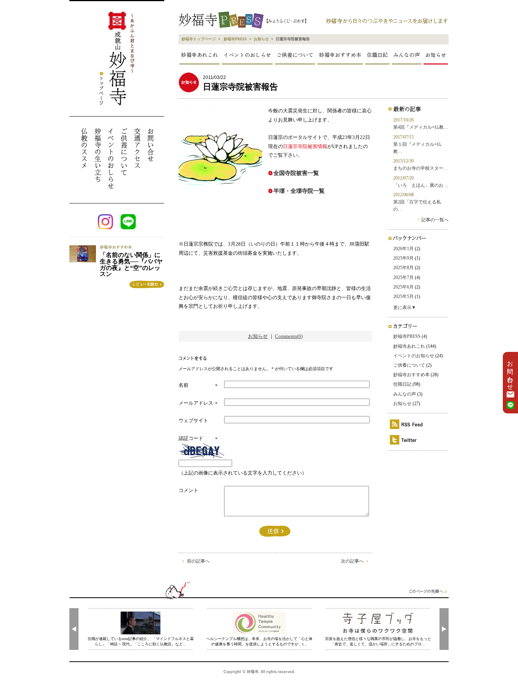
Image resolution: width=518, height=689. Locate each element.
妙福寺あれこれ (199, 54)
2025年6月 (403, 287)
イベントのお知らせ (413, 355)
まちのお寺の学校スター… (420, 168)
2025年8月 (403, 267)
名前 (183, 385)
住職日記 (377, 54)
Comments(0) (289, 336)
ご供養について (295, 54)
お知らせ (261, 39)
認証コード (191, 438)
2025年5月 (403, 296)
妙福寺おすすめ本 (340, 54)
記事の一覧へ (435, 219)
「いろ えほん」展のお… (420, 185)
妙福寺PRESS (235, 39)
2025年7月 (403, 277)
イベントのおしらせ (247, 54)
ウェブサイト (193, 420)
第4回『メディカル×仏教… (420, 127)
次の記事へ (352, 561)
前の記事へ (198, 561)
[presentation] (73, 629)
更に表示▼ (404, 307)
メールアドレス (196, 403)
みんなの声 (406, 54)
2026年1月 (403, 248)
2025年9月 (403, 258)
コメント (188, 490)
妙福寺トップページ (199, 39)
